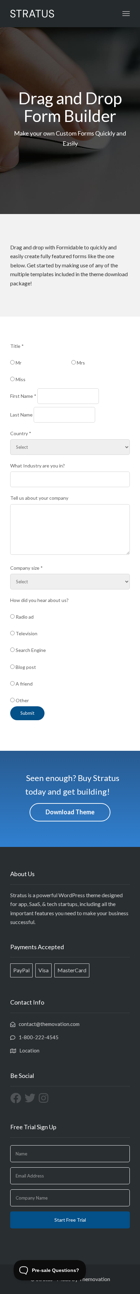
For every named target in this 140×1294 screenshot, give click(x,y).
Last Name (21, 415)
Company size (26, 568)
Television (26, 633)
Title (17, 346)
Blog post (25, 667)
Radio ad (24, 617)
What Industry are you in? (37, 465)
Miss (20, 379)
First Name (23, 396)
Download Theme (70, 812)
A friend (24, 684)
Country (20, 433)
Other (22, 700)
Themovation (94, 1279)
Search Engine (30, 650)
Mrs (80, 363)
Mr (18, 363)
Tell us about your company (39, 498)
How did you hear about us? (39, 600)
